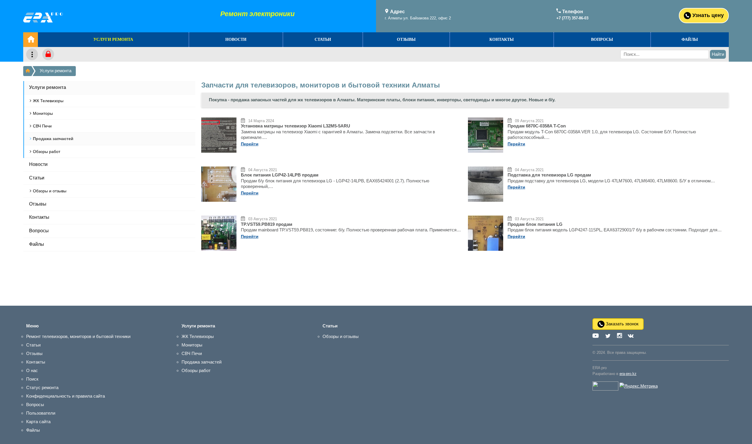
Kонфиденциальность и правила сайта (65, 395)
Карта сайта (38, 421)
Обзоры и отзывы (49, 191)
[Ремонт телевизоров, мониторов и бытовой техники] (27, 71)
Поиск (32, 378)
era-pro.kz (628, 373)
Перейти (249, 144)
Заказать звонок (622, 323)
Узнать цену (707, 15)
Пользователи (40, 413)
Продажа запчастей (53, 138)
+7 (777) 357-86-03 (572, 18)
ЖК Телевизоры (48, 100)
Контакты (501, 39)
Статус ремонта (42, 387)
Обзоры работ (46, 151)
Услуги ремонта (113, 39)
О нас (32, 370)
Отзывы (406, 39)
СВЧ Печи (42, 126)
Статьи (323, 39)
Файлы (690, 39)
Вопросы (602, 39)
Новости (235, 39)
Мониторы (43, 113)
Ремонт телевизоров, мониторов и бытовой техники (78, 336)
